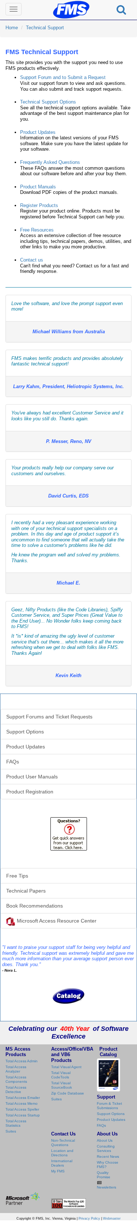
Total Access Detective (15, 1089)
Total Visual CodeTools (61, 1075)
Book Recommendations (34, 906)
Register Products (39, 205)
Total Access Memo (21, 1103)
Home (11, 27)
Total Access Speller (22, 1109)
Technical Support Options (48, 102)
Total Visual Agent (66, 1067)
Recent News (108, 1156)
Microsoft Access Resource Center (56, 921)
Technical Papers (26, 891)
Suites (10, 1131)
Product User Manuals (32, 777)
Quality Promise (103, 1175)
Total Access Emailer (22, 1098)
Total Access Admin (21, 1061)
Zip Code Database (67, 1093)
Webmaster (112, 1218)
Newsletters (106, 1187)
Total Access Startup (22, 1115)
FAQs (12, 762)
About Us (105, 1140)
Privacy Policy (89, 1218)
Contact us (31, 260)
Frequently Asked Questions (50, 162)
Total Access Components (16, 1079)
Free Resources (37, 230)
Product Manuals (38, 186)
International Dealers (61, 1163)
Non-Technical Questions (63, 1142)
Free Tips (17, 876)
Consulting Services (106, 1148)
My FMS (58, 1171)
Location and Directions (62, 1153)
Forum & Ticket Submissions (109, 1105)
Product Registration (29, 792)
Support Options (25, 732)
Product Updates (38, 132)
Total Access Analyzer (15, 1069)
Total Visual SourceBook (61, 1085)
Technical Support (45, 27)
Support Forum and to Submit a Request (63, 77)
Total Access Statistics (15, 1123)
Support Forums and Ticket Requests (49, 717)
